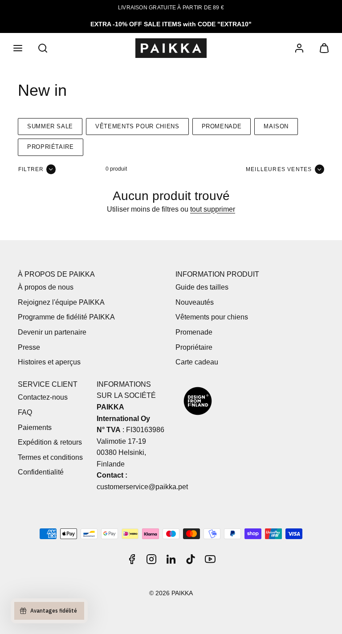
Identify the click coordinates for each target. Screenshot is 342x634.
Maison (276, 126)
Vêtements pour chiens (137, 126)
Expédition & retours (50, 442)
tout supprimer (212, 209)
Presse (29, 347)
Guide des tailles (201, 287)
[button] (17, 48)
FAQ (25, 412)
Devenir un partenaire (52, 332)
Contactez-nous (43, 397)
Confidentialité (41, 472)
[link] (299, 48)
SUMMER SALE (50, 126)
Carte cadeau (196, 362)
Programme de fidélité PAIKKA (66, 317)
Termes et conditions (50, 457)
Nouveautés (194, 302)
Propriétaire (50, 146)
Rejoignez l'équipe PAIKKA (61, 302)
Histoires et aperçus (49, 362)
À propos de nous (45, 287)
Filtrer (31, 169)
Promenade (222, 126)
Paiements (35, 427)
